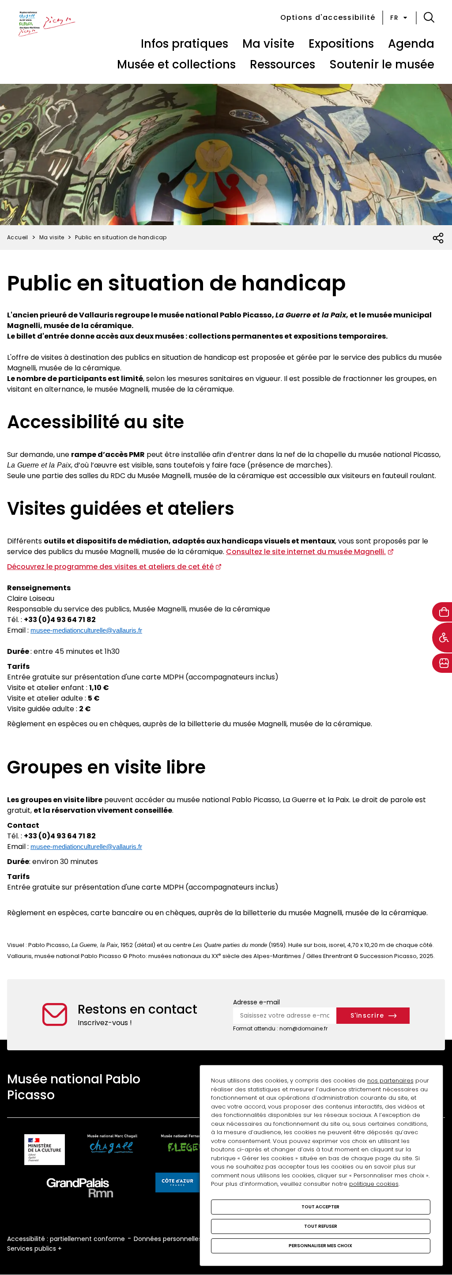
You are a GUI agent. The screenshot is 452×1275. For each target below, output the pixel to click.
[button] (429, 17)
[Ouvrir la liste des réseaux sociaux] (438, 238)
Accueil (17, 237)
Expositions (341, 44)
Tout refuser (320, 1226)
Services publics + (34, 1248)
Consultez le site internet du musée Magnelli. (306, 552)
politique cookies (374, 1184)
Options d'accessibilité (328, 17)
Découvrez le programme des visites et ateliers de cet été (110, 567)
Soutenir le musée (381, 64)
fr (394, 17)
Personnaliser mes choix (320, 1245)
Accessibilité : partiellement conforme (66, 1238)
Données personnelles (168, 1238)
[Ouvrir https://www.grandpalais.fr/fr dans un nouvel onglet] (80, 1190)
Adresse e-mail (256, 1002)
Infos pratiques (184, 44)
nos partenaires (390, 1080)
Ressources (282, 64)
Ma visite (268, 44)
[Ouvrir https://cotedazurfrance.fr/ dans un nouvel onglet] (177, 1184)
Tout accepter (320, 1206)
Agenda (411, 44)
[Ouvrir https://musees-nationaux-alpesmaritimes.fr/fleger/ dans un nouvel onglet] (188, 1151)
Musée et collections (176, 64)
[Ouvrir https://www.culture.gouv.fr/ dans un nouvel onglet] (44, 1151)
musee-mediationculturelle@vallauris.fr (86, 630)
